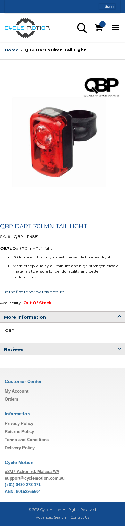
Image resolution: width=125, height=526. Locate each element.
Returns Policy (19, 431)
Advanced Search (51, 517)
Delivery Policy (20, 447)
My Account (16, 391)
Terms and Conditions (27, 439)
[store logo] (27, 28)
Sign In (110, 6)
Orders (11, 399)
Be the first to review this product (33, 291)
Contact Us (80, 517)
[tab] (62, 317)
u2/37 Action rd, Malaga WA (32, 471)
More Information (25, 317)
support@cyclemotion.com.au (35, 478)
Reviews (13, 349)
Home (12, 49)
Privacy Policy (19, 423)
